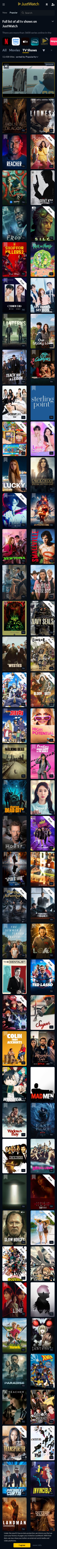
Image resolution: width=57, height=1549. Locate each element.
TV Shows (29, 50)
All (4, 50)
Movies (14, 50)
